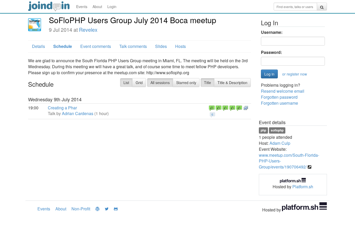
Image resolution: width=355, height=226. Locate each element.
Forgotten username (279, 103)
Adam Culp (279, 143)
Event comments (95, 46)
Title (207, 82)
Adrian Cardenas (77, 113)
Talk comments (133, 46)
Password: (271, 52)
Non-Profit (80, 209)
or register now (294, 74)
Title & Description (232, 82)
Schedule (62, 46)
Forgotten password (279, 97)
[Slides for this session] (246, 108)
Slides (161, 46)
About (97, 6)
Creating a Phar (62, 108)
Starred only (186, 82)
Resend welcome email (282, 91)
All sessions (160, 82)
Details (38, 46)
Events (81, 6)
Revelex (88, 29)
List (126, 82)
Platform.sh (302, 187)
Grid (139, 82)
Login (111, 6)
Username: (271, 32)
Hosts (180, 46)
